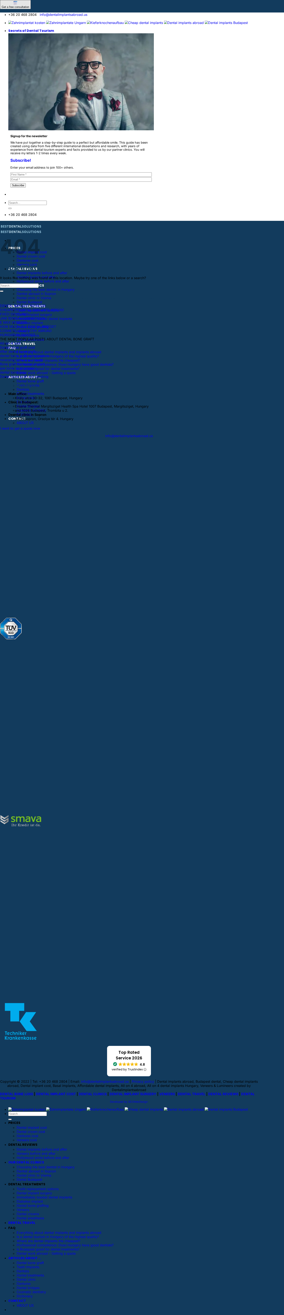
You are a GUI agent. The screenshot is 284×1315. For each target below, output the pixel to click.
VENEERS (167, 1094)
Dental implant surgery (34, 314)
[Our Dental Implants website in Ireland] (144, 23)
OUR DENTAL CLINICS (26, 1162)
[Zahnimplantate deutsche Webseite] (105, 23)
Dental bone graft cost (17, 347)
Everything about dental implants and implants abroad (59, 352)
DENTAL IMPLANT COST (56, 1094)
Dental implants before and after (42, 273)
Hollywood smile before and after (43, 281)
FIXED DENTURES (14, 314)
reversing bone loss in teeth (21, 360)
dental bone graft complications (25, 356)
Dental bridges (28, 1288)
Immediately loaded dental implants (44, 1197)
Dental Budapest (29, 302)
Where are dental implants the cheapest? (48, 360)
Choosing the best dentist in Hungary (46, 289)
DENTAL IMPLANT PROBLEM (22, 306)
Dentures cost (27, 260)
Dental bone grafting (33, 1205)
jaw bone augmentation (18, 368)
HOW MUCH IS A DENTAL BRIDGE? (28, 326)
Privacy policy (143, 1081)
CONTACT (17, 1300)
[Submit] (10, 208)
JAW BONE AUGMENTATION (22, 318)
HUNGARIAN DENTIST (17, 335)
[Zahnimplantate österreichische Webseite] (26, 23)
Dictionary (25, 1296)
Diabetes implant (30, 323)
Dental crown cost (31, 1132)
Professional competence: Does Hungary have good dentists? (65, 364)
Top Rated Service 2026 (129, 1055)
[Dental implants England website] (184, 23)
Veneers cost (27, 1140)
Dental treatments (30, 394)
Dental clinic (26, 1279)
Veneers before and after (36, 1153)
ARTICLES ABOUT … (24, 1258)
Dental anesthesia (30, 1218)
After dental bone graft (17, 351)
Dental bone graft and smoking (24, 376)
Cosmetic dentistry (31, 1292)
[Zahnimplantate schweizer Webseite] (66, 23)
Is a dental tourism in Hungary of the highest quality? (58, 356)
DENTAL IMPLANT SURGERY (133, 1094)
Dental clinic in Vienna (34, 298)
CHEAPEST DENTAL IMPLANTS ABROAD (32, 310)
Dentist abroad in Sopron (36, 294)
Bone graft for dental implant (22, 364)
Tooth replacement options (38, 1189)
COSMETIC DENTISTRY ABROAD (26, 331)
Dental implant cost (32, 1127)
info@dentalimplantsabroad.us (63, 14)
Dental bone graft (30, 381)
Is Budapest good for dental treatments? (48, 369)
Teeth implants (28, 1267)
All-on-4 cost (10, 343)
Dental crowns (28, 1214)
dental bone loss (13, 372)
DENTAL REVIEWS (223, 1094)
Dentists (23, 389)
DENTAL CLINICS (93, 1094)
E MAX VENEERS (13, 322)
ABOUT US (25, 423)
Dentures (24, 1283)
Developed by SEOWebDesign (129, 1101)
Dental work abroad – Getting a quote (46, 373)
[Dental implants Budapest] (226, 23)
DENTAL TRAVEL (21, 343)
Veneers (23, 1210)
